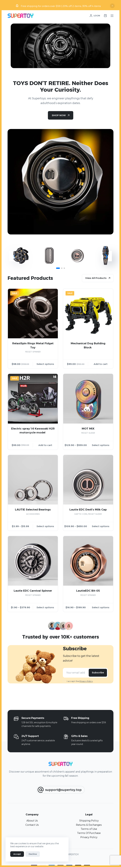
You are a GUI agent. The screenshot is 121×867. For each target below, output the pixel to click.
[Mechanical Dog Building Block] (88, 313)
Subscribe (98, 672)
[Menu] (112, 15)
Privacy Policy (86, 681)
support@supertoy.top (63, 790)
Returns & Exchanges (89, 824)
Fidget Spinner (33, 352)
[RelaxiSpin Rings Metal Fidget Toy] (33, 313)
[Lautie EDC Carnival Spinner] (33, 561)
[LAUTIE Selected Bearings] (33, 480)
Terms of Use (89, 828)
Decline (33, 854)
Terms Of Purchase (89, 833)
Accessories (33, 514)
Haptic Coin (80, 514)
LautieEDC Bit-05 (88, 590)
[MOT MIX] (88, 399)
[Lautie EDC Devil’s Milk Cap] (88, 480)
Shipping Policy (89, 820)
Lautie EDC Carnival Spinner (33, 590)
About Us (32, 820)
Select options (45, 363)
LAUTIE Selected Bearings (33, 509)
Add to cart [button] (100, 363)
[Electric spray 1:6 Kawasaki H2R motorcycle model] (33, 399)
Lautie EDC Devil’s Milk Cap (88, 509)
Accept (17, 854)
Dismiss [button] (112, 5)
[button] (106, 256)
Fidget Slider (88, 433)
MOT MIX (88, 428)
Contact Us (32, 824)
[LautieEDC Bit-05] (88, 561)
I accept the (80, 681)
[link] (21, 257)
